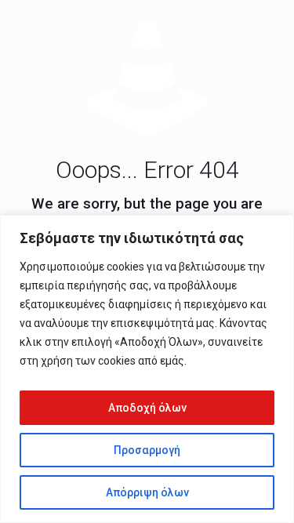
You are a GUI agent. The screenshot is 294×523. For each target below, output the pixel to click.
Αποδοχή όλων (147, 407)
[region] (147, 369)
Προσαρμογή (147, 450)
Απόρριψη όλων (147, 492)
